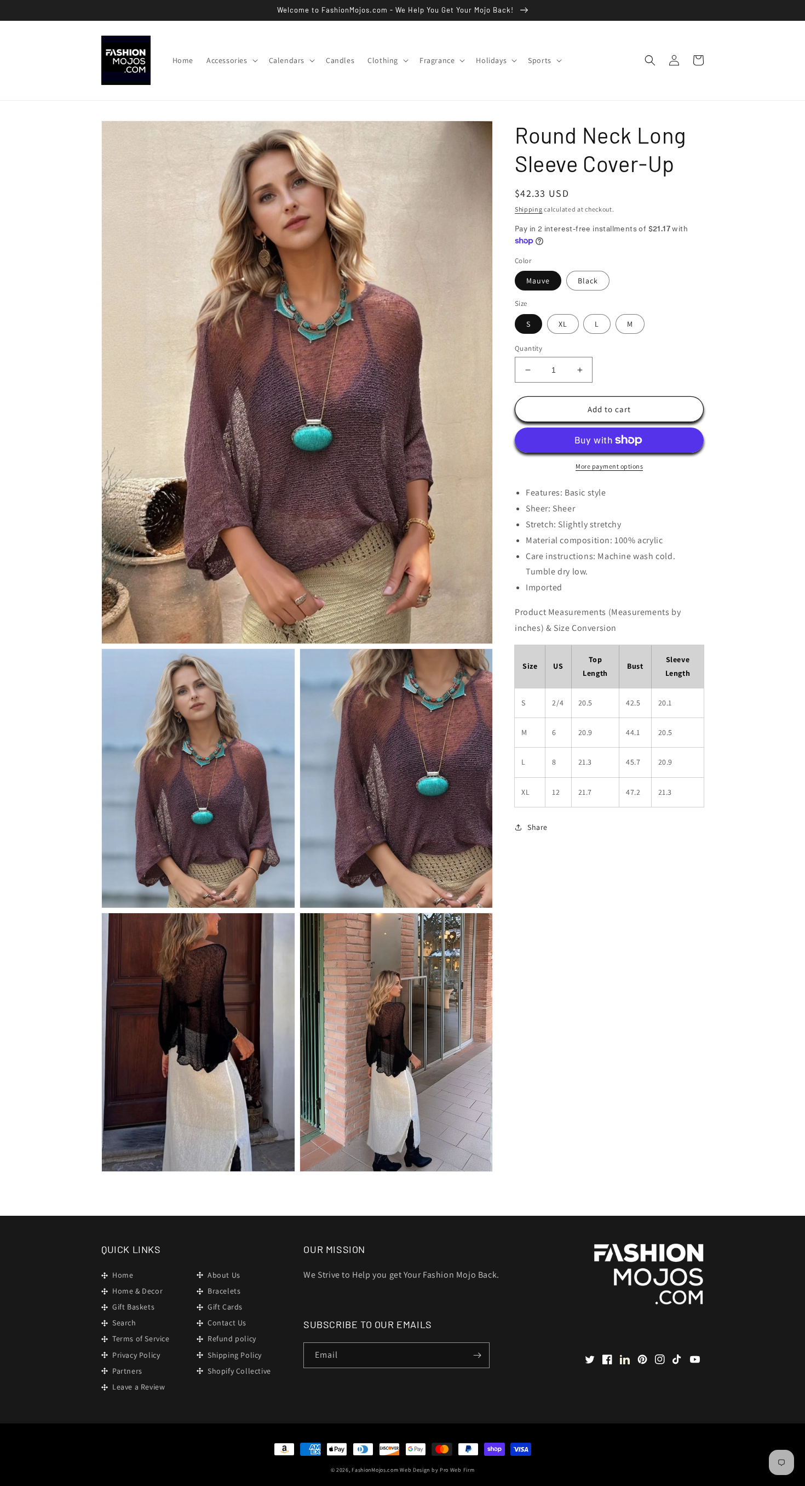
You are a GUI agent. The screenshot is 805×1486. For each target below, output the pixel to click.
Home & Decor (137, 1291)
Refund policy (232, 1338)
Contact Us (227, 1323)
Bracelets (224, 1291)
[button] (231, 60)
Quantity (528, 348)
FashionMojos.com (375, 1469)
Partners (127, 1371)
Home (122, 1275)
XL (563, 324)
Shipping (529, 209)
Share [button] (537, 827)
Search (124, 1323)
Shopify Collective (239, 1371)
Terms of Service (141, 1338)
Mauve (538, 281)
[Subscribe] (477, 1355)
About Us (224, 1275)
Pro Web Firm (457, 1469)
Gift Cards (225, 1307)
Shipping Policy (235, 1355)
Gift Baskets (133, 1307)
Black (588, 281)
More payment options (609, 466)
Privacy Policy (136, 1355)
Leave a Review (138, 1387)
